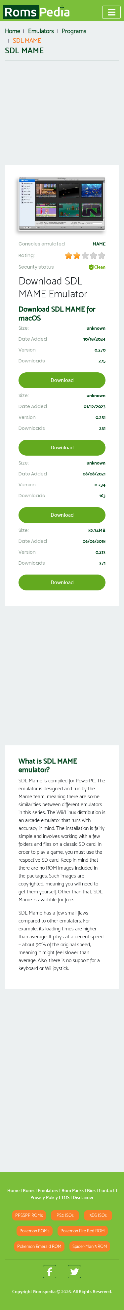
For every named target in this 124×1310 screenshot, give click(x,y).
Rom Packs (73, 1190)
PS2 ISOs (65, 1215)
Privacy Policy (44, 1197)
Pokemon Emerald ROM (39, 1246)
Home (13, 1190)
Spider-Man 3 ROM (89, 1246)
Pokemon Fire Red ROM (83, 1231)
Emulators (48, 1190)
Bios (91, 1190)
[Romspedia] (36, 12)
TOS (65, 1197)
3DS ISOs (98, 1215)
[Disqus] (62, 1072)
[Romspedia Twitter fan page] (74, 1271)
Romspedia (44, 1291)
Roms (28, 1190)
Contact (107, 1190)
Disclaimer (83, 1197)
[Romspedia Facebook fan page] (49, 1271)
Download (62, 380)
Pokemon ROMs (35, 1231)
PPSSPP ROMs (29, 1215)
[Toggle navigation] (111, 12)
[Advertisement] (62, 112)
